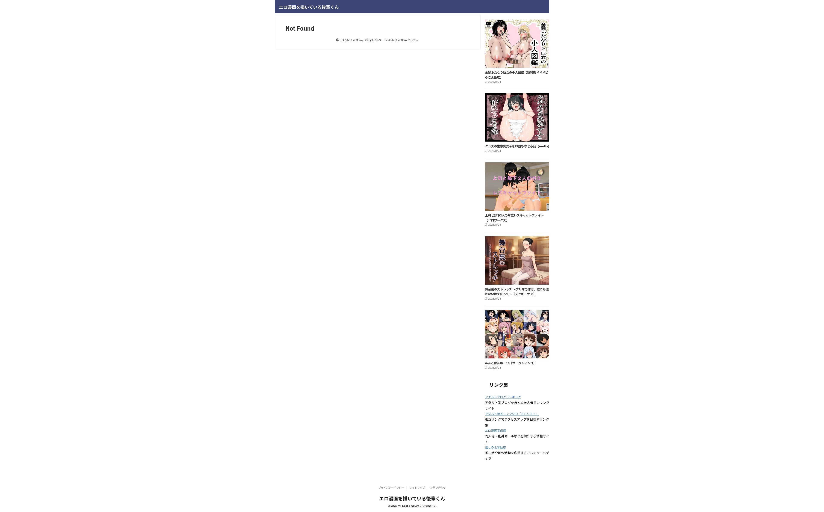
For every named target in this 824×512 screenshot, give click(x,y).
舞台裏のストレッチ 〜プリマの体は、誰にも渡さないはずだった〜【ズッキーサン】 (517, 291)
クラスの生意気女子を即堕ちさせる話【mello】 (518, 146)
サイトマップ (417, 487)
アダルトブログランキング (503, 397)
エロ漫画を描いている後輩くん (309, 7)
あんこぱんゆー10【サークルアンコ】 (510, 363)
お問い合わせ (438, 487)
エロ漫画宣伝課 (495, 430)
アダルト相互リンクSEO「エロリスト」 (512, 414)
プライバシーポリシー (391, 487)
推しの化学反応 (495, 447)
